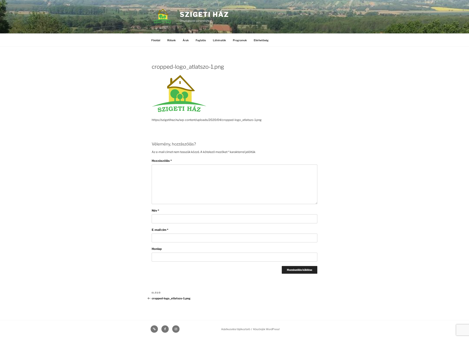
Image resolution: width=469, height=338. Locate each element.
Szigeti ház (204, 14)
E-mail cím (160, 230)
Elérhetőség (261, 40)
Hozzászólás (162, 160)
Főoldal (155, 40)
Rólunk (171, 40)
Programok (240, 40)
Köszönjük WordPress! (266, 329)
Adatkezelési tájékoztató (235, 329)
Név (155, 210)
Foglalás (201, 40)
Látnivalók (219, 40)
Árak (186, 40)
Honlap (157, 249)
